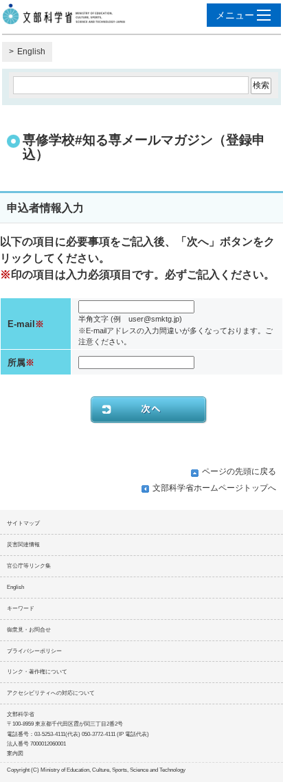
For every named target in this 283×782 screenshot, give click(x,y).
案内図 (15, 753)
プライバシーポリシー (34, 651)
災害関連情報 (23, 544)
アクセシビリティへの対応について (51, 693)
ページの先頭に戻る (239, 471)
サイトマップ (23, 523)
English (31, 51)
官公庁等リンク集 (29, 566)
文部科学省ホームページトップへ (214, 488)
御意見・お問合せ (29, 630)
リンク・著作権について (37, 672)
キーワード (20, 608)
